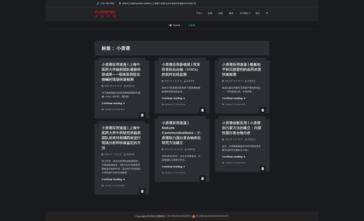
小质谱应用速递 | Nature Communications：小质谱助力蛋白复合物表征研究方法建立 (181, 132)
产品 (198, 13)
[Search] (266, 13)
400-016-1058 (107, 3)
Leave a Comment (115, 109)
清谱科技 (130, 85)
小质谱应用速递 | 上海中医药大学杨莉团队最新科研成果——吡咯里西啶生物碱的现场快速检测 (121, 72)
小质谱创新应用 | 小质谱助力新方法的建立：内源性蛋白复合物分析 (241, 127)
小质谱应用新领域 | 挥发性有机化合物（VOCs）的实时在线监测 (181, 69)
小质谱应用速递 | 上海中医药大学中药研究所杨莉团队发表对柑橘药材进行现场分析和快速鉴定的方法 (121, 137)
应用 (210, 13)
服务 (231, 13)
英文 (258, 13)
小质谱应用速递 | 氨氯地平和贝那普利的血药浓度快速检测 (241, 69)
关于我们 (244, 13)
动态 (220, 13)
